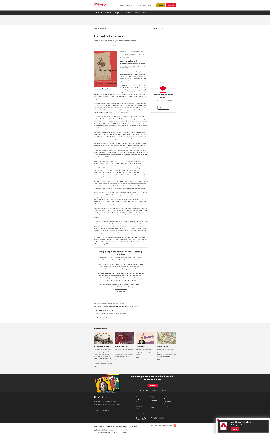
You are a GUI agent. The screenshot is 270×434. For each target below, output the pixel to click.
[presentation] (103, 338)
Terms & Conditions (122, 432)
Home (95, 28)
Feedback (144, 5)
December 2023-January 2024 (118, 306)
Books (104, 28)
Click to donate (121, 291)
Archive (137, 13)
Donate (161, 5)
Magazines (118, 13)
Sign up (235, 429)
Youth (144, 13)
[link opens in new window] (174, 425)
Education (107, 13)
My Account (142, 390)
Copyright (96, 432)
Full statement (110, 430)
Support (166, 408)
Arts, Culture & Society (100, 313)
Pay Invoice (164, 390)
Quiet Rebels (140, 346)
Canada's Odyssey (163, 346)
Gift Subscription (155, 390)
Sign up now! (163, 107)
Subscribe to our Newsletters (101, 410)
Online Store (167, 403)
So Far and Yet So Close (101, 346)
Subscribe (171, 5)
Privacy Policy (114, 432)
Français (149, 5)
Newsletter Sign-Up (130, 5)
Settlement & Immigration (120, 313)
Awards (128, 13)
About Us (122, 5)
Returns (166, 406)
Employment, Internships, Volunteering (153, 398)
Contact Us (138, 5)
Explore (98, 13)
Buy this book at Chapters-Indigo (102, 88)
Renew (147, 390)
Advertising (139, 399)
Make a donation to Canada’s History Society (105, 401)
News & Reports (168, 401)
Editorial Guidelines (141, 408)
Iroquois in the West (121, 346)
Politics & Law (110, 313)
